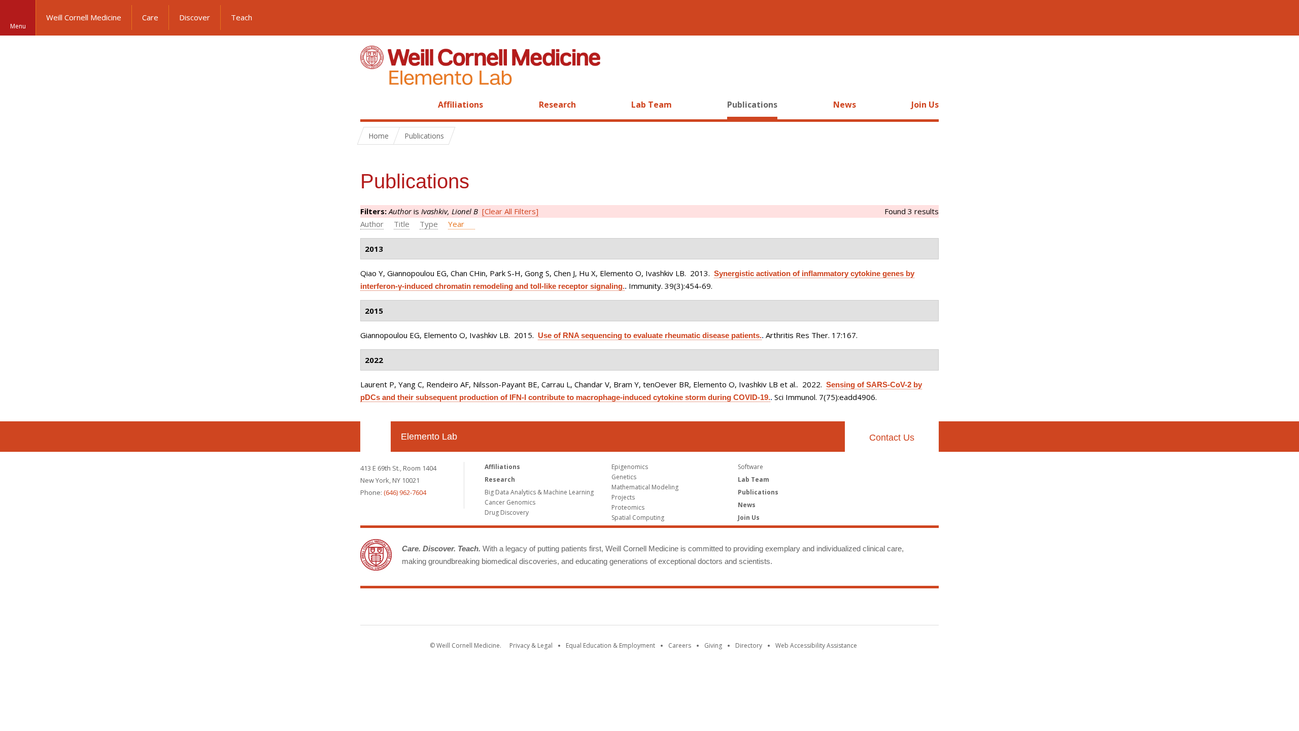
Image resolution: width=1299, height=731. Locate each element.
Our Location (375, 436)
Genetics (623, 477)
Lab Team (651, 104)
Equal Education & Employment (610, 645)
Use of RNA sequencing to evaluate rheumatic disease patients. (650, 335)
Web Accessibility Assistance (816, 645)
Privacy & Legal (531, 645)
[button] (1281, 18)
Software (750, 466)
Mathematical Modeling (644, 487)
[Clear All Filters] (510, 211)
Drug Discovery (507, 512)
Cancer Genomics (510, 502)
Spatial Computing (637, 517)
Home (371, 104)
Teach (241, 17)
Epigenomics (629, 466)
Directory (748, 645)
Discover (194, 17)
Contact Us (891, 438)
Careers (679, 645)
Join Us (925, 104)
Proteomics (627, 507)
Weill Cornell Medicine (83, 17)
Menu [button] (18, 26)
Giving (713, 645)
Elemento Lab (429, 436)
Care (150, 17)
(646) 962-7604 (405, 492)
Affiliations (460, 104)
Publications (752, 104)
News (844, 104)
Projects (623, 497)
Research (557, 104)
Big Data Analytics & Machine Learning (539, 492)
